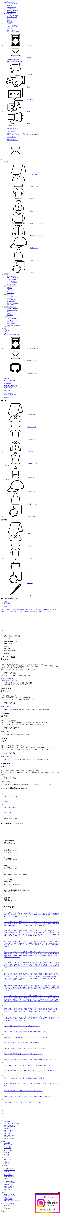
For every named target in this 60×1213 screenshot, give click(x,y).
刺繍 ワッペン (8, 1128)
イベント (9, 291)
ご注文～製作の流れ (12, 25)
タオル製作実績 (11, 276)
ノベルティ (10, 289)
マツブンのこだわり (12, 3)
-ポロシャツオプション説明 (11, 1123)
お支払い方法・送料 (12, 27)
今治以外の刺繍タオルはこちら (9, 680)
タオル (29, 533)
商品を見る (4, 678)
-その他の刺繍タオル (9, 1126)
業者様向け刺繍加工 (12, 10)
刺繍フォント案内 (12, 18)
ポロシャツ (30, 546)
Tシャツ (29, 558)
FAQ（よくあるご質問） (7, 1203)
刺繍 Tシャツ (7, 1133)
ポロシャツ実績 (8, 1144)
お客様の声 (30, 99)
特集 (28, 87)
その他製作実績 (11, 284)
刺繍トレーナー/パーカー (37, 223)
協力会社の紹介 (11, 12)
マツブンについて (9, 2)
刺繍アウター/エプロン (36, 235)
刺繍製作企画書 (11, 30)
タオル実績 (7, 1143)
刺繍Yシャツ (34, 211)
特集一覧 (6, 1163)
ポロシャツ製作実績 (12, 277)
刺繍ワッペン (34, 272)
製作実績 (6, 274)
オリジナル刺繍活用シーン (10, 286)
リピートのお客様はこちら (14, 61)
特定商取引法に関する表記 (14, 32)
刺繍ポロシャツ (34, 186)
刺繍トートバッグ (35, 260)
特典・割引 (10, 28)
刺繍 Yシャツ (7, 1131)
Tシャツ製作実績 (11, 279)
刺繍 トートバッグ (9, 1138)
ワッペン (29, 583)
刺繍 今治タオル (8, 1125)
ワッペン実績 (7, 1146)
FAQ (28, 111)
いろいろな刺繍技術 (12, 15)
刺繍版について (11, 20)
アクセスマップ (11, 7)
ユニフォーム (10, 293)
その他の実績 (7, 1148)
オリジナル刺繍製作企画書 (11, 335)
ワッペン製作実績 (12, 282)
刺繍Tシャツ (33, 198)
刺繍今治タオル (34, 174)
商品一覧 (6, 161)
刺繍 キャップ (8, 1136)
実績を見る (10, 678)
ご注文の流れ (7, 23)
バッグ (29, 570)
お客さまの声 (7, 1162)
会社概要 (9, 5)
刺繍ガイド (10, 22)
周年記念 (9, 288)
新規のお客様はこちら (13, 59)
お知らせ (29, 123)
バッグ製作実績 (11, 281)
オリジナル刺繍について (11, 13)
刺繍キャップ (34, 248)
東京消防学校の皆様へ (10, 1205)
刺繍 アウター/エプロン (10, 1135)
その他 (29, 595)
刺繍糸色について (12, 17)
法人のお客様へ (11, 8)
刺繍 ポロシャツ (8, 1122)
